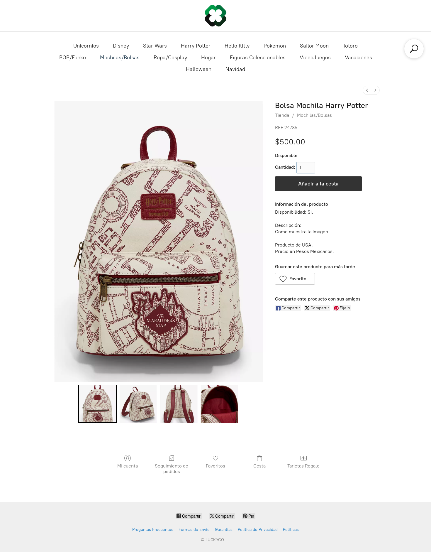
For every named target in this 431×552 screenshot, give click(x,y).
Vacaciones (358, 57)
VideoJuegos (315, 57)
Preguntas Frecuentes (152, 529)
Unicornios (86, 46)
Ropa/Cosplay (170, 57)
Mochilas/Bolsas (120, 57)
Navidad (235, 69)
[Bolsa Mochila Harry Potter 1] (138, 404)
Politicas (291, 529)
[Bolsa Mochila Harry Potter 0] (97, 404)
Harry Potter (196, 46)
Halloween (198, 69)
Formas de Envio (194, 529)
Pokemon (275, 46)
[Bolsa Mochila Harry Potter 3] (219, 404)
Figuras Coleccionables (258, 57)
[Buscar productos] (414, 48)
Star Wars (155, 46)
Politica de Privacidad (258, 529)
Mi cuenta (127, 466)
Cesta (259, 466)
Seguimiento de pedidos (171, 468)
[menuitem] (367, 90)
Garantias (224, 529)
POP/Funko (72, 57)
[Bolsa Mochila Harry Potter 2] (178, 404)
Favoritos (215, 466)
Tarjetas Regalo (303, 466)
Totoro (350, 46)
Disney (121, 46)
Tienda (282, 115)
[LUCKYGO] (215, 15)
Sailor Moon (314, 46)
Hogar (208, 57)
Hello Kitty (237, 46)
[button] (295, 279)
